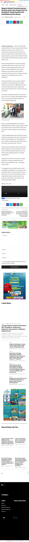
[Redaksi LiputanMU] (2, 17)
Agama (2, 323)
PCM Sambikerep (5, 200)
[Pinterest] (14, 22)
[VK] (17, 22)
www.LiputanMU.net (16, 541)
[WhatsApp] (21, 22)
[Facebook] (7, 22)
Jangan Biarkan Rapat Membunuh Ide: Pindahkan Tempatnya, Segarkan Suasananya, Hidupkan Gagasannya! (13, 328)
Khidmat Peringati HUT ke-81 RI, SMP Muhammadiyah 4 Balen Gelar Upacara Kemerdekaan (18, 380)
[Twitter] (11, 22)
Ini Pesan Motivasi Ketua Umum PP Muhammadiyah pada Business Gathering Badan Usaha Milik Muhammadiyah (22, 214)
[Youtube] (15, 510)
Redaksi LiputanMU (9, 17)
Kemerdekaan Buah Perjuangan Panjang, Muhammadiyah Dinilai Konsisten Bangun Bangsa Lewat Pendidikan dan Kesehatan (17, 368)
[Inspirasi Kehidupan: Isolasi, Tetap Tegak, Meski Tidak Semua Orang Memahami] (4, 345)
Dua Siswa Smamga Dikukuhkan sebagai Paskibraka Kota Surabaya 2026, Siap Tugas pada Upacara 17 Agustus (17, 356)
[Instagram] (15, 506)
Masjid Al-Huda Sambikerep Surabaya (13, 198)
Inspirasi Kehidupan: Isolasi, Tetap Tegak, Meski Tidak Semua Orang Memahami (17, 345)
